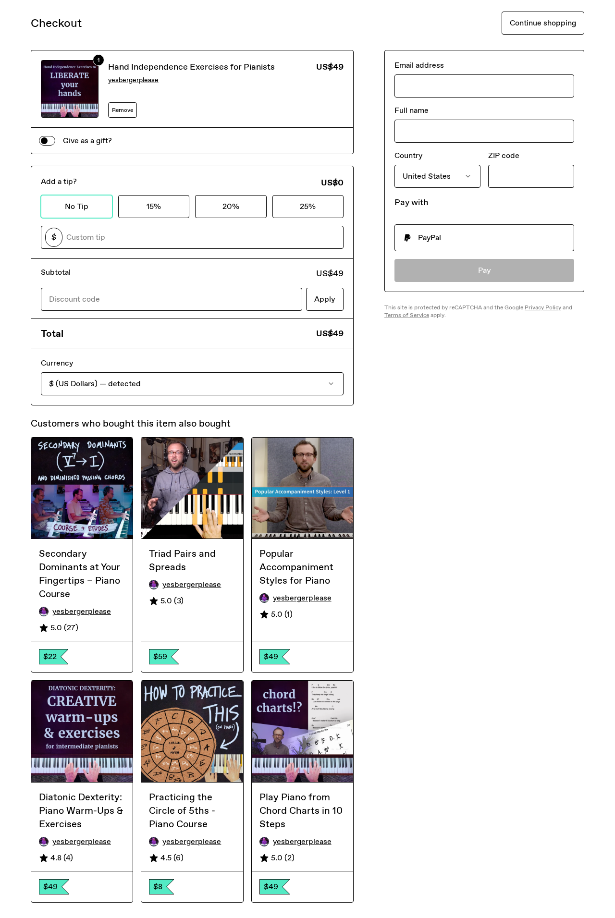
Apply (324, 299)
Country (408, 155)
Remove (122, 110)
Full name (411, 110)
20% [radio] (230, 206)
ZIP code (503, 155)
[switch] (47, 141)
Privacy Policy (543, 307)
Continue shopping (543, 22)
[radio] (484, 237)
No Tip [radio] (76, 206)
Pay (484, 270)
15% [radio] (154, 206)
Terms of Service (406, 315)
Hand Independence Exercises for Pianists (191, 66)
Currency (57, 362)
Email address (419, 65)
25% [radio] (308, 206)
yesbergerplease (133, 80)
